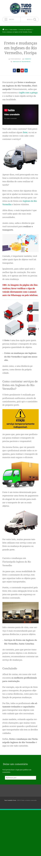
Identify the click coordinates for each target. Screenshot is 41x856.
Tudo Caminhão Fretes (10, 800)
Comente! (28, 59)
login (17, 770)
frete (25, 132)
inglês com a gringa (28, 92)
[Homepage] (20, 8)
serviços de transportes (21, 61)
